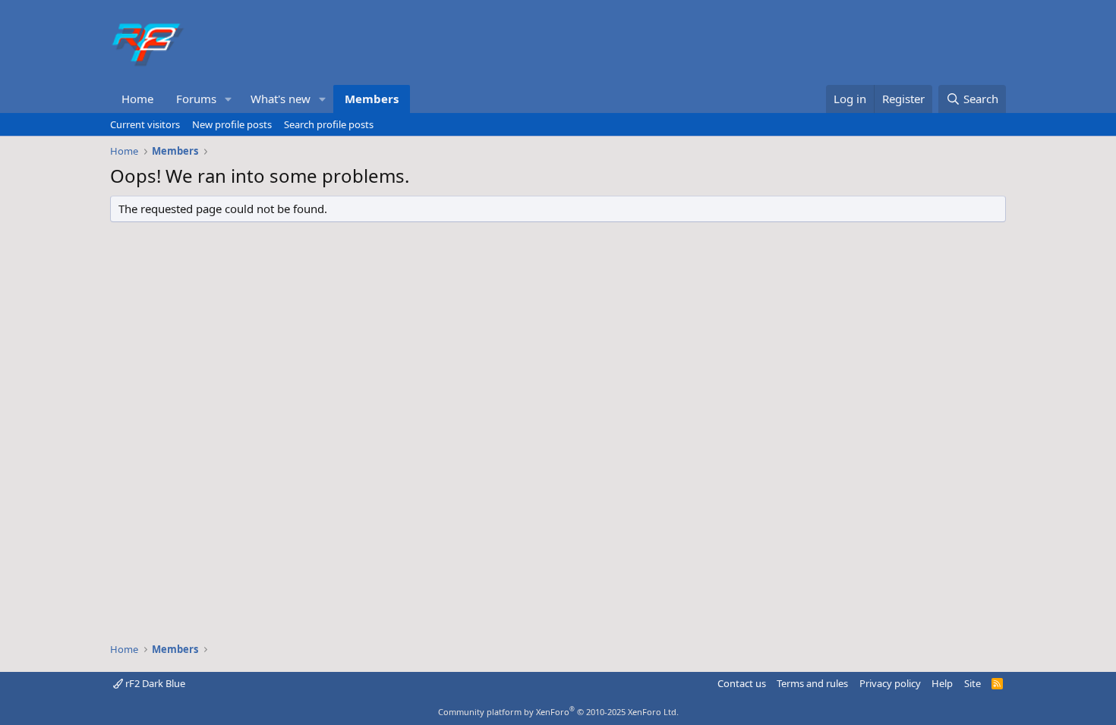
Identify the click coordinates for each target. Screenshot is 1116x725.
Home (137, 98)
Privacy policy (890, 683)
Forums (196, 98)
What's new (281, 98)
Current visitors (145, 124)
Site (972, 683)
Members (372, 98)
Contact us (741, 683)
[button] (228, 99)
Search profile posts (329, 124)
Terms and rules (812, 683)
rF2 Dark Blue (154, 683)
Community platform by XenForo (558, 711)
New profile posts (232, 124)
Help (942, 683)
